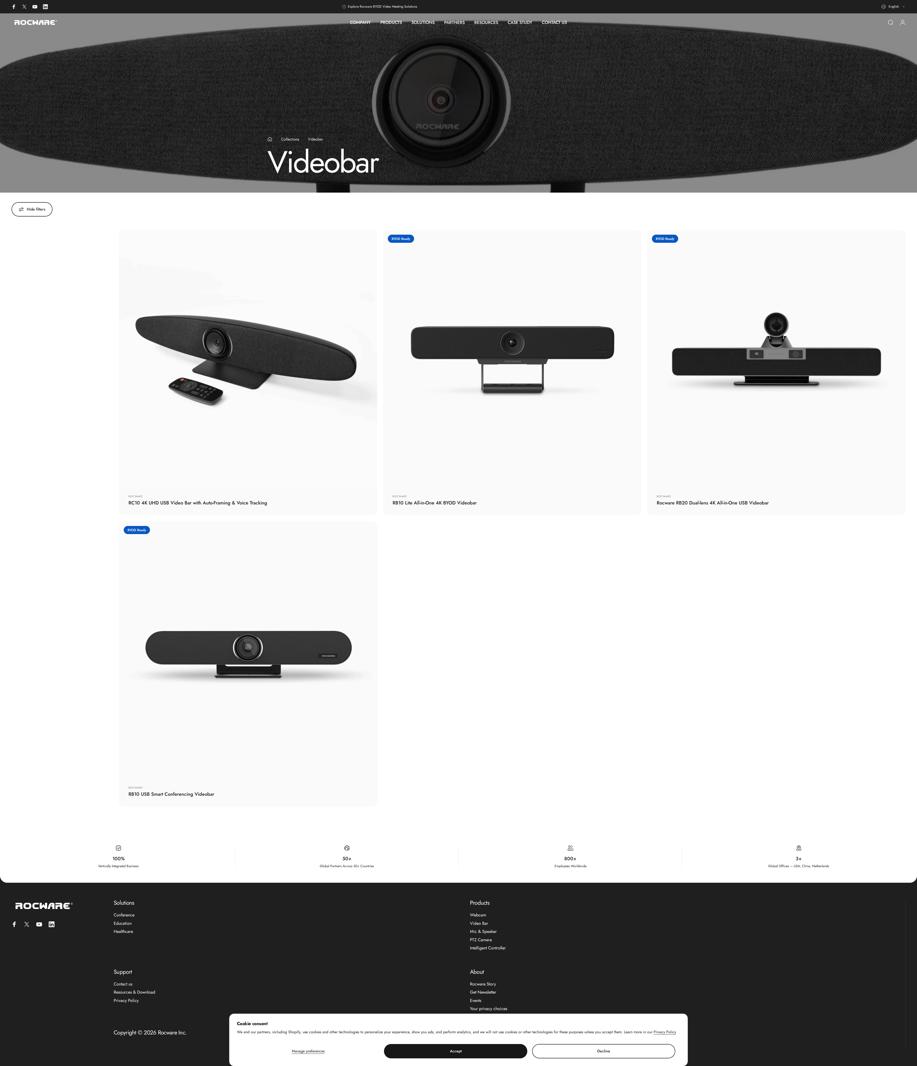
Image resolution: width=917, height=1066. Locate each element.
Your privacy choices (488, 1009)
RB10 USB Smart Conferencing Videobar (171, 794)
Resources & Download (134, 992)
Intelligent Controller (488, 948)
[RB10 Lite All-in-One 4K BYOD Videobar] (512, 359)
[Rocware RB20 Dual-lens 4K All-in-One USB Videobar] (776, 359)
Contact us (123, 984)
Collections (290, 139)
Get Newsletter (483, 992)
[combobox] (893, 6)
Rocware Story (483, 984)
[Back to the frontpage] (269, 139)
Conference (124, 915)
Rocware (135, 496)
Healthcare (123, 931)
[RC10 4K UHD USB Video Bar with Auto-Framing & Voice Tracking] (248, 359)
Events (475, 1000)
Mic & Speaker (483, 931)
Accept (456, 1051)
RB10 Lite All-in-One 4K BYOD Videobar (435, 502)
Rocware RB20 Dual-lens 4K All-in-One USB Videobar (713, 502)
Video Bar (479, 923)
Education (123, 923)
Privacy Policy (665, 1032)
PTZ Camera (481, 940)
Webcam (478, 915)
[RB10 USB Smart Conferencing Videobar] (248, 650)
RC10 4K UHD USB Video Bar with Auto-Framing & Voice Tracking (197, 502)
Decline (603, 1051)
